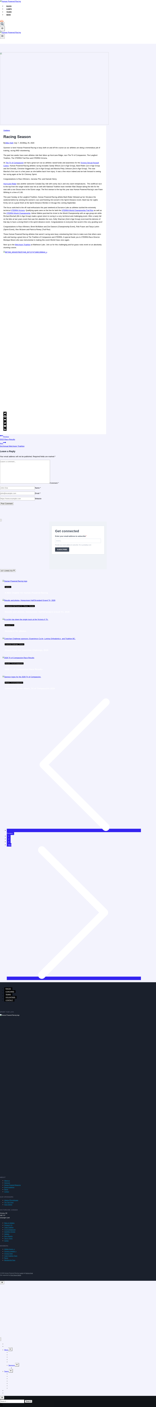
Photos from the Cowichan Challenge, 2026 (26, 650)
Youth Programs (14, 1314)
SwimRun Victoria (9, 1232)
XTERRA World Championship (18, 213)
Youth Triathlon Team (10, 1256)
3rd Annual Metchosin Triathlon (12, 445)
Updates (6, 130)
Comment (54, 483)
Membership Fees (9, 1260)
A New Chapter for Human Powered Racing (26, 593)
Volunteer (10, 997)
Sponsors (7, 1183)
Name (38, 488)
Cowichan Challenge (11, 644)
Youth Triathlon (8, 1227)
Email (38, 493)
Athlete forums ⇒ (9, 1249)
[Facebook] (5, 416)
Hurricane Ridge (9, 184)
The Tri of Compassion (15, 163)
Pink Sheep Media (15, 1275)
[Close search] (2, 1397)
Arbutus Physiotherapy (11, 1200)
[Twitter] (5, 413)
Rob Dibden (13, 1296)
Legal (21, 1273)
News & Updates (9, 1223)
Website (38, 499)
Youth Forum (13, 1317)
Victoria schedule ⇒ (10, 1251)
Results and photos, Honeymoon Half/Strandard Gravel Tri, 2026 (37, 612)
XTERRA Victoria (18, 210)
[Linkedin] (5, 429)
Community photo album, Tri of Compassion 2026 (30, 688)
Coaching (10, 991)
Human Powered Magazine (12, 1185)
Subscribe (12, 1302)
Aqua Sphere (8, 1204)
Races (8, 6)
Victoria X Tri (9, 625)
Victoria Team (8, 1253)
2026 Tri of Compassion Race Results (23, 669)
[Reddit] (5, 422)
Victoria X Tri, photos (15, 631)
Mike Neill (9, 143)
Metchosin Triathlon (22, 245)
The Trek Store (8, 1202)
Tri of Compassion (17, 663)
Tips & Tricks (8, 1238)
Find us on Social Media (22, 1308)
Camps (9, 9)
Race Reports (8, 1236)
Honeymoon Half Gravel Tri (13, 606)
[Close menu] (0, 1339)
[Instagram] (1, 21)
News (8, 15)
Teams (9, 12)
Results (31, 606)
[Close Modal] (1, 520)
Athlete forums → (15, 1328)
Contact (9, 1000)
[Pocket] (5, 426)
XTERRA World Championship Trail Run (77, 210)
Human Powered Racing (12, 1344)
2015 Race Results (7, 438)
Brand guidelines (9, 1187)
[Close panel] (2, 1282)
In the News (13, 1294)
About (6, 1288)
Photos (26, 606)
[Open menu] (2, 36)
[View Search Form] (2, 24)
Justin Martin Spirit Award (18, 1291)
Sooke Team (13, 1331)
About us (7, 1180)
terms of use (29, 1273)
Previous (10, 833)
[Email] (5, 419)
